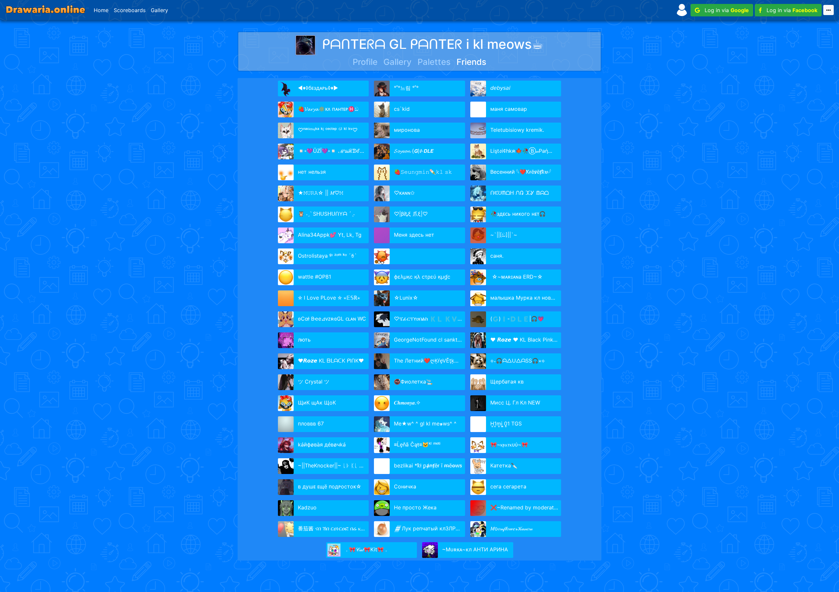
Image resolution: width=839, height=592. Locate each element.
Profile (365, 62)
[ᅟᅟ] (418, 256)
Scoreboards (130, 10)
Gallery (159, 10)
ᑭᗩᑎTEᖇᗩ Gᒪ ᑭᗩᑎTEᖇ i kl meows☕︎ (432, 44)
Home (101, 10)
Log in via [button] (724, 10)
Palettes (434, 62)
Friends (471, 62)
